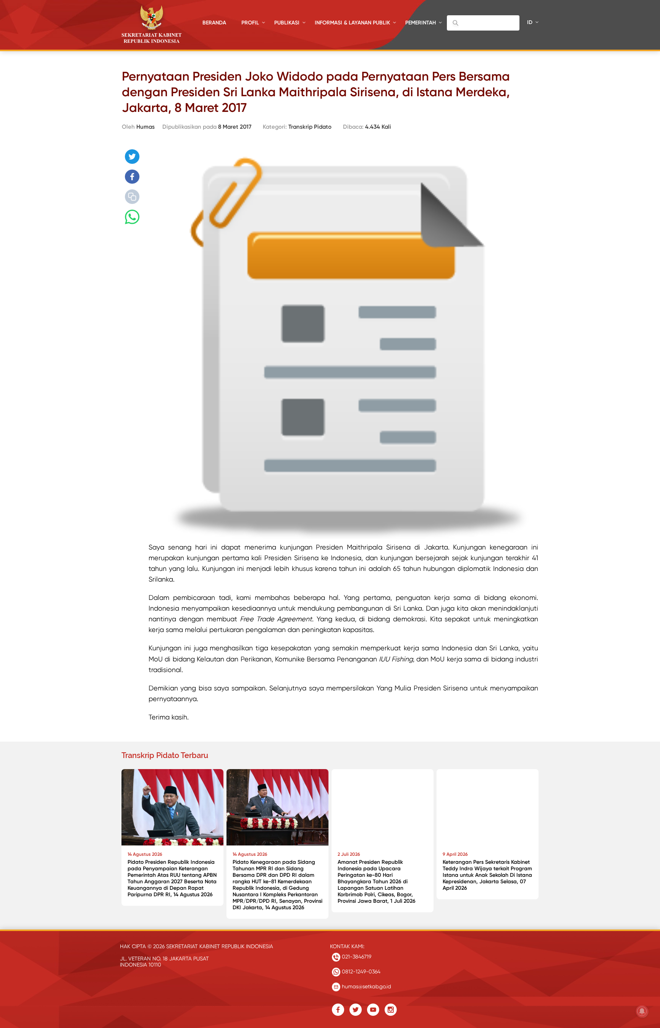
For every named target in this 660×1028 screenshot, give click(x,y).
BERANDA (214, 22)
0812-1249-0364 (360, 971)
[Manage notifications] (642, 1011)
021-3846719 (355, 957)
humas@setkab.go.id (365, 986)
